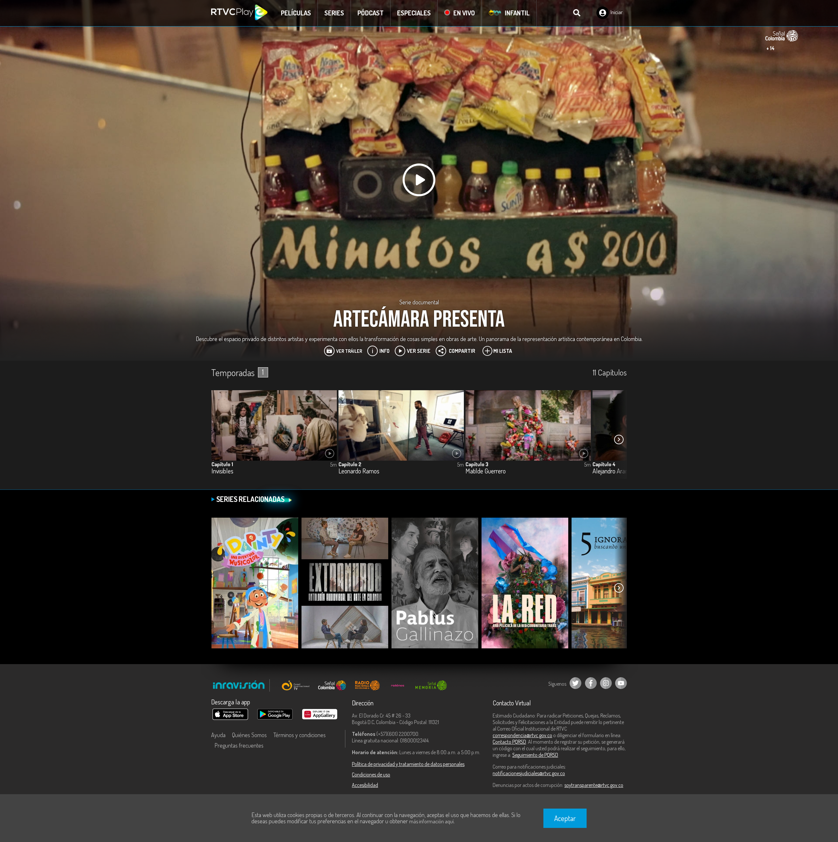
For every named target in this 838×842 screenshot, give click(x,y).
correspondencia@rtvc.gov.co (522, 735)
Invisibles (222, 471)
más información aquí (431, 821)
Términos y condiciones (299, 734)
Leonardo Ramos (358, 471)
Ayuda (218, 734)
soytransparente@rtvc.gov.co (593, 785)
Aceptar (565, 818)
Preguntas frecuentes (239, 745)
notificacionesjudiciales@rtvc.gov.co (529, 773)
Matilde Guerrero (485, 471)
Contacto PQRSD (509, 741)
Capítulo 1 (222, 464)
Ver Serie (418, 351)
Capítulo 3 (476, 464)
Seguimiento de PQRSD (535, 755)
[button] (619, 439)
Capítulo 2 (349, 464)
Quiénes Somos (249, 734)
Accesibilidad (365, 785)
